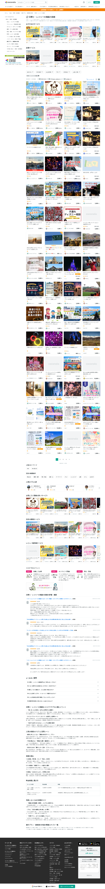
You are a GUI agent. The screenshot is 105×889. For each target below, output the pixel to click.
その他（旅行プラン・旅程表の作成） (66, 829)
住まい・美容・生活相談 (15, 13)
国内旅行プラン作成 (30, 827)
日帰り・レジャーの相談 (41, 827)
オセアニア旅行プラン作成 (87, 827)
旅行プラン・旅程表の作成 (27, 13)
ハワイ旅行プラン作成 (30, 829)
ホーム (6, 13)
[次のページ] (69, 459)
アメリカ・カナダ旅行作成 (74, 827)
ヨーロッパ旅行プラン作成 (62, 827)
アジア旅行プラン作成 (51, 827)
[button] (63, 682)
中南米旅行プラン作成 (41, 829)
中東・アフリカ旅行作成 (52, 829)
